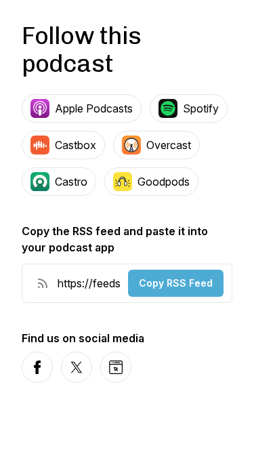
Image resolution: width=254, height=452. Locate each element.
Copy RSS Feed (176, 283)
